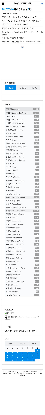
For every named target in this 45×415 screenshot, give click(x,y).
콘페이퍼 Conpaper (22, 109)
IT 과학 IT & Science (22, 177)
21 (32, 358)
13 (27, 355)
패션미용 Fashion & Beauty (22, 251)
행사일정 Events (22, 190)
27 (27, 360)
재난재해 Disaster (22, 150)
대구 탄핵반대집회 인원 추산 (11, 13)
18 (17, 358)
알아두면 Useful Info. (22, 275)
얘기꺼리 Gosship (22, 285)
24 (12, 360)
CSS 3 (14, 374)
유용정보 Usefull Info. (22, 184)
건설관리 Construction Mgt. (22, 160)
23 (7, 360)
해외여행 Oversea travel (22, 238)
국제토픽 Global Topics (22, 248)
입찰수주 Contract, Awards (22, 126)
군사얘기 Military (22, 278)
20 (27, 358)
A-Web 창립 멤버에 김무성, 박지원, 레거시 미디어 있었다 (21, 21)
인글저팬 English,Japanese (22, 180)
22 (37, 358)
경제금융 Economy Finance (22, 214)
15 (37, 355)
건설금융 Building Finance (22, 157)
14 (32, 355)
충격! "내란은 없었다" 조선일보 (12, 38)
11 (17, 355)
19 (22, 358)
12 (22, 355)
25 (17, 360)
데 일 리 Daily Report (22, 200)
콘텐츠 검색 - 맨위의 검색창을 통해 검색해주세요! (21, 331)
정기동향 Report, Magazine (22, 197)
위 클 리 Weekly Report (22, 204)
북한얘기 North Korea (22, 288)
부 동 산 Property (22, 217)
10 (12, 355)
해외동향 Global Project (22, 120)
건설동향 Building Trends (22, 130)
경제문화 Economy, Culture (22, 211)
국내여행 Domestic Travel (22, 241)
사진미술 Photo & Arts (22, 254)
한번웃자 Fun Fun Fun (22, 271)
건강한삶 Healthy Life (22, 231)
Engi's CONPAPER (22, 3)
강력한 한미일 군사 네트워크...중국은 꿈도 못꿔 (17, 28)
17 (12, 358)
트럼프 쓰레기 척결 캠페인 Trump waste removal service (21, 42)
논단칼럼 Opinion (22, 170)
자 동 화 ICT (22, 163)
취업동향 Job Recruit (22, 227)
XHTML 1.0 (6, 374)
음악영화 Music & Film (22, 234)
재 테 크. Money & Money (22, 224)
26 (22, 360)
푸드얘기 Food (22, 264)
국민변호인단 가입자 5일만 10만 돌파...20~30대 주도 (20, 17)
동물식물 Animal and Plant (22, 268)
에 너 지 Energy (22, 133)
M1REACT (11, 372)
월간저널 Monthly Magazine (22, 207)
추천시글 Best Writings (22, 258)
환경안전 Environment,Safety (22, 147)
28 (32, 360)
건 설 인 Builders (22, 167)
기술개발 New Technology (22, 153)
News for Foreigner (22, 194)
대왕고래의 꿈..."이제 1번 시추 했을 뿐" (15, 24)
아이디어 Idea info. (22, 261)
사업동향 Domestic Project (22, 123)
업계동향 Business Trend (22, 136)
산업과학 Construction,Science (22, 113)
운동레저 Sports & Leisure (22, 244)
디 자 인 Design (22, 140)
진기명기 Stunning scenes (22, 281)
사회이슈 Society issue (22, 221)
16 (7, 358)
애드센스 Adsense (22, 291)
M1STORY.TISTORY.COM (30, 372)
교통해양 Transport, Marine (22, 143)
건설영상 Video (22, 174)
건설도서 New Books (22, 187)
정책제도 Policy (22, 116)
